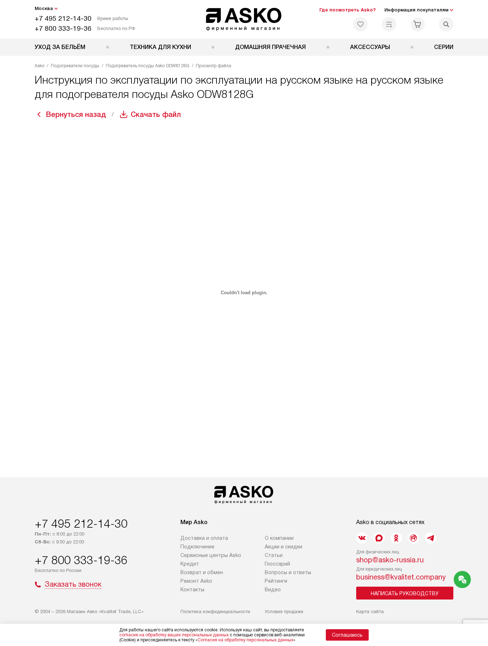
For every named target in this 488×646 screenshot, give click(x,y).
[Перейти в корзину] (417, 24)
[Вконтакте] (362, 538)
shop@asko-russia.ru (390, 560)
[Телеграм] (430, 538)
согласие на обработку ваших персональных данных (174, 634)
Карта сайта (370, 611)
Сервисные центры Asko (210, 555)
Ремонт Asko (196, 581)
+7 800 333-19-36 (63, 28)
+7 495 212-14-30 (63, 18)
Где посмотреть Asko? (347, 10)
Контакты (192, 589)
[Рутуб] (413, 538)
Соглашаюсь (347, 635)
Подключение (197, 546)
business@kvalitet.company (401, 577)
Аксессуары (370, 47)
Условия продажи (284, 611)
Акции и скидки (283, 546)
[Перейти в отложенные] (360, 24)
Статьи (274, 555)
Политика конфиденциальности (215, 611)
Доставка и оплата (204, 538)
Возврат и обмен (201, 572)
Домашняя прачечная (270, 47)
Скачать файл (156, 114)
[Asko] (244, 19)
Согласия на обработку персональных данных (245, 639)
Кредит (189, 564)
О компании (279, 538)
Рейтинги (276, 581)
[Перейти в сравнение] (389, 24)
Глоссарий (277, 564)
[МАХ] (379, 538)
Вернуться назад (76, 114)
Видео (273, 589)
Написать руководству (405, 593)
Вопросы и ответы (288, 572)
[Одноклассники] (396, 538)
